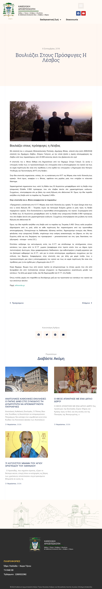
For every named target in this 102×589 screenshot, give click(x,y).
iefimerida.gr (20, 285)
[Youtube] (83, 13)
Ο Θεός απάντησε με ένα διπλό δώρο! (73, 400)
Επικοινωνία (72, 19)
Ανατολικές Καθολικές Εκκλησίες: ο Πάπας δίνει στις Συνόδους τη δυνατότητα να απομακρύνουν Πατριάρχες (25, 402)
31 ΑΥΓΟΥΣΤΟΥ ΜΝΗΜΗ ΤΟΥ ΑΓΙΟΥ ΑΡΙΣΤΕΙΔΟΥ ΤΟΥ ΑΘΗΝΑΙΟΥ (23, 464)
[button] (81, 6)
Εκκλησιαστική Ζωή (49, 19)
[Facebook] (78, 13)
